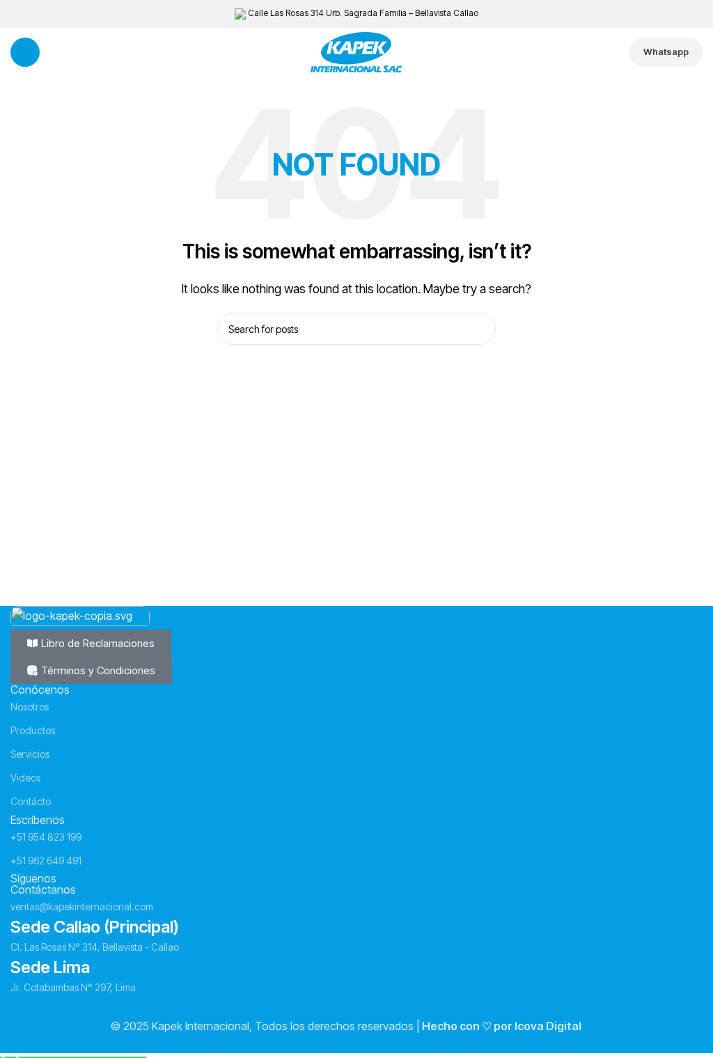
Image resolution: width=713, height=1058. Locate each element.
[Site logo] (356, 51)
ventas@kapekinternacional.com (81, 906)
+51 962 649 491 (45, 860)
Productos (32, 730)
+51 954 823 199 (45, 837)
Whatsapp (666, 51)
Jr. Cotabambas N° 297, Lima (73, 987)
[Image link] (80, 616)
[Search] (480, 329)
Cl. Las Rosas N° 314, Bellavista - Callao (94, 947)
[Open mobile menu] (25, 52)
